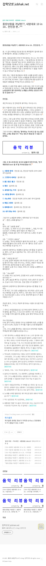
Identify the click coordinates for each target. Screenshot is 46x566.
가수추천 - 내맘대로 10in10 (22, 441)
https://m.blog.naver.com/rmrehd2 (18, 414)
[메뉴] (41, 4)
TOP (41, 559)
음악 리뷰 (8, 441)
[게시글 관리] (12, 432)
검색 (37, 4)
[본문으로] (34, 350)
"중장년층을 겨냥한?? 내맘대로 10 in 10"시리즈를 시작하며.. (17, 464)
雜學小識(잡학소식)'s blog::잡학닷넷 (14, 528)
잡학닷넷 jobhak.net (16, 4)
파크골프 (8, 417)
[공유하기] (9, 432)
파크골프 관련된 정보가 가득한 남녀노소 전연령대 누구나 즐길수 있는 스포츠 (23, 421)
